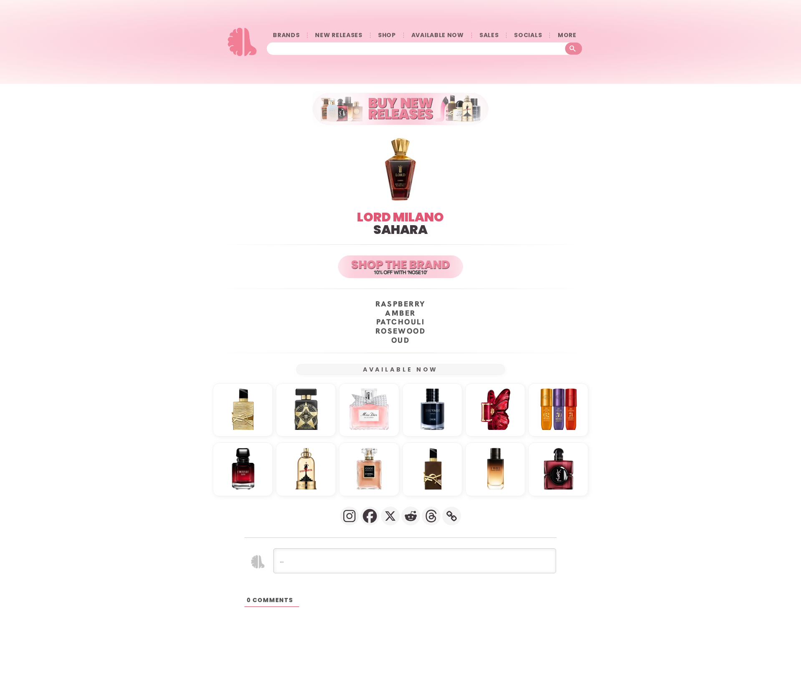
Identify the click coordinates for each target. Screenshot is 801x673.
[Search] (573, 49)
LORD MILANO (400, 217)
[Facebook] (369, 516)
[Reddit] (410, 516)
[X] (390, 516)
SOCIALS (528, 35)
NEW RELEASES (338, 35)
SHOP (387, 35)
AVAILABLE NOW (437, 35)
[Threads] (431, 516)
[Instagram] (349, 516)
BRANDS (286, 35)
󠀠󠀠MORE (567, 35)
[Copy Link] (451, 516)
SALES (489, 35)
